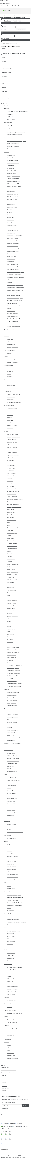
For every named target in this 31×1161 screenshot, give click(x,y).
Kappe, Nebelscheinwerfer (12, 230)
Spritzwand (9, 621)
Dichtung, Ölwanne (11, 953)
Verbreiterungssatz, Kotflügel (13, 652)
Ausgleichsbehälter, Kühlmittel (13, 777)
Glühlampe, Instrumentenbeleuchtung (14, 183)
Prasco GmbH (4, 1075)
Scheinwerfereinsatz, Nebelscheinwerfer (15, 290)
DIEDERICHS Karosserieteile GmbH (8, 1070)
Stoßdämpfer (9, 376)
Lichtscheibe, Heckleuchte (12, 246)
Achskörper (9, 851)
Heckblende (9, 212)
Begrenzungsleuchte (11, 155)
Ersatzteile (4, 1086)
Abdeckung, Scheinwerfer (12, 444)
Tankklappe (9, 631)
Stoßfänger (9, 626)
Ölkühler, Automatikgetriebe (13, 143)
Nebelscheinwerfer (11, 1055)
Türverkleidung (10, 428)
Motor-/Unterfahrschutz (12, 579)
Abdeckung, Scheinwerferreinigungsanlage (15, 917)
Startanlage (6, 997)
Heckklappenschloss (11, 936)
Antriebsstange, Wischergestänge (14, 895)
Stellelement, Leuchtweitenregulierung (15, 298)
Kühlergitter (9, 556)
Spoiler (8, 618)
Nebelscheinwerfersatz (11, 256)
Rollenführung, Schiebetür (12, 600)
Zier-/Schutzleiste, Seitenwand (13, 673)
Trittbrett (9, 636)
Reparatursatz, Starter (11, 1000)
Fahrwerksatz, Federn (11, 368)
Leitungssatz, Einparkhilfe (12, 722)
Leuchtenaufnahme (11, 569)
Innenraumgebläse (10, 399)
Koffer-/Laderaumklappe (12, 548)
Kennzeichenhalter (11, 540)
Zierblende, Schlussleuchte (12, 324)
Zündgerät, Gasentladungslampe (13, 326)
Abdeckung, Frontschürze (12, 439)
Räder (5, 882)
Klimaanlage (6, 689)
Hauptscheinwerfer (11, 204)
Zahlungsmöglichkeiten (7, 68)
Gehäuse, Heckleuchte (11, 173)
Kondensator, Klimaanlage (12, 697)
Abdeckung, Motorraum (12, 442)
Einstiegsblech (10, 481)
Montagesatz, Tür (10, 577)
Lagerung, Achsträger (11, 861)
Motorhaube (9, 585)
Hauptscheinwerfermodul (12, 207)
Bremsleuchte (10, 981)
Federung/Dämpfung (8, 365)
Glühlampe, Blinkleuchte (12, 984)
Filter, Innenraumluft (11, 397)
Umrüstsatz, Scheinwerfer (12, 316)
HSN (2, 26)
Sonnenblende (10, 422)
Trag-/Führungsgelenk (11, 879)
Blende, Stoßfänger (11, 468)
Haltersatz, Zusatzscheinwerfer (13, 202)
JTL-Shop (9, 1157)
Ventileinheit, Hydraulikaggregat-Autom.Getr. (16, 148)
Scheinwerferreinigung (8, 913)
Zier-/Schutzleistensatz (12, 681)
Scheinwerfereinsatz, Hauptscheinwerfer (15, 287)
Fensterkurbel (10, 420)
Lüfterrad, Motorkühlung (12, 798)
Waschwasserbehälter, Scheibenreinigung (15, 902)
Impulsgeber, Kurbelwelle (12, 1028)
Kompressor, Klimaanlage (12, 695)
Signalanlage (6, 973)
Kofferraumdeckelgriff (11, 938)
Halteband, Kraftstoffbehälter (13, 758)
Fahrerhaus (6, 356)
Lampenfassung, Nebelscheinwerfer (14, 235)
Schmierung (6, 949)
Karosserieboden (10, 538)
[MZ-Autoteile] (7, 10)
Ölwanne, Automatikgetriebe (13, 146)
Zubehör (5, 1016)
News (3, 57)
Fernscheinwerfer (10, 168)
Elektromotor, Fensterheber (12, 714)
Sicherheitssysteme (8, 964)
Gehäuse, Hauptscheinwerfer (13, 170)
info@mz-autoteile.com (5, 3)
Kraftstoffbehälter (10, 766)
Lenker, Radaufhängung (11, 869)
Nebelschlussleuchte (11, 259)
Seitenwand (9, 613)
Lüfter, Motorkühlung (11, 793)
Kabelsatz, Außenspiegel (12, 533)
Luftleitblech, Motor (11, 801)
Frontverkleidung (10, 486)
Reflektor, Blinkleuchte (11, 991)
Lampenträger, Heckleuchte (12, 238)
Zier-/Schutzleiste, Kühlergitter (13, 670)
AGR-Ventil (9, 125)
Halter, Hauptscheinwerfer (12, 189)
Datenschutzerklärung (23, 1099)
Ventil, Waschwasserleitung (12, 900)
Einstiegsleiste (10, 415)
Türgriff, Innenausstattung (12, 425)
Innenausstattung (7, 411)
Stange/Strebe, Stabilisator (12, 877)
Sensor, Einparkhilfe (11, 740)
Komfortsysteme (7, 708)
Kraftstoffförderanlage (8, 750)
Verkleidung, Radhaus (11, 655)
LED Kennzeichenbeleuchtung (13, 1058)
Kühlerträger (9, 561)
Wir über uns (5, 65)
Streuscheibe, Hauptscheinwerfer (14, 305)
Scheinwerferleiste (11, 608)
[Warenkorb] (29, 10)
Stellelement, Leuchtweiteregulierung (14, 300)
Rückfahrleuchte (10, 279)
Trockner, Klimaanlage (11, 703)
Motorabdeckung (10, 582)
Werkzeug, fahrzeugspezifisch (10, 1010)
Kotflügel (9, 551)
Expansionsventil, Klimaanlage (13, 692)
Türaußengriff (10, 944)
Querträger (9, 592)
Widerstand (9, 353)
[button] (15, 1086)
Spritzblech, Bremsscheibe (12, 347)
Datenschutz (4, 80)
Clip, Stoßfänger (10, 470)
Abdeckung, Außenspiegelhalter (13, 437)
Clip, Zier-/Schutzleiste (11, 473)
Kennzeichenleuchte (11, 233)
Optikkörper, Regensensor (12, 725)
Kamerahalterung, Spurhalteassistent (14, 967)
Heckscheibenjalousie (11, 1019)
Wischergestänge (10, 910)
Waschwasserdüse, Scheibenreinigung (14, 905)
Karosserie (6, 431)
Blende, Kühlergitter (11, 465)
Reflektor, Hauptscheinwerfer (13, 269)
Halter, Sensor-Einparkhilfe (12, 719)
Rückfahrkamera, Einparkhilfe (13, 730)
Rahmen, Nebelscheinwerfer (13, 266)
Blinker (8, 1050)
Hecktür (8, 522)
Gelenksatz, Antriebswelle (12, 844)
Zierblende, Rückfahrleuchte (12, 321)
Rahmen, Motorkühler (11, 803)
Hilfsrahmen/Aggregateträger (13, 527)
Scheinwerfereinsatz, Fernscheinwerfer (15, 285)
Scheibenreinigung (8, 891)
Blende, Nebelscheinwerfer (12, 160)
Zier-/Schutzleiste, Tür (11, 678)
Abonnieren (25, 1105)
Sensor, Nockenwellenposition (13, 388)
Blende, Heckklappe (11, 463)
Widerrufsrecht (5, 98)
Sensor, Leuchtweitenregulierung (13, 295)
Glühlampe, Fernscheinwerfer (13, 178)
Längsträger (9, 566)
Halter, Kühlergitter (11, 512)
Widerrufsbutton (4, 1149)
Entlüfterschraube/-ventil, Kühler (14, 780)
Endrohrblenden (10, 116)
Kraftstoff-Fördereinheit (12, 763)
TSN (2, 29)
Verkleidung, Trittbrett (11, 657)
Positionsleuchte (10, 261)
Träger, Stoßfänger (11, 634)
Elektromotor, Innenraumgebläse (13, 394)
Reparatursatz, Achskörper (12, 874)
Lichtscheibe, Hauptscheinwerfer (13, 243)
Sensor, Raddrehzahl (11, 344)
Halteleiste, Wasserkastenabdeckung (14, 507)
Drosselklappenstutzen (11, 824)
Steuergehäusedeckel (11, 838)
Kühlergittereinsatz (11, 559)
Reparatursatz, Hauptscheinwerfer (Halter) (15, 277)
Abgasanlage (6, 108)
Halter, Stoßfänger (10, 517)
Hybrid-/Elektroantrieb (9, 405)
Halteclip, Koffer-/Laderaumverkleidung (15, 499)
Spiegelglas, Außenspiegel (12, 362)
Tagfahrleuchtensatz (11, 311)
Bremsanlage (6, 336)
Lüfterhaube (9, 796)
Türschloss (9, 946)
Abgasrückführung (8, 122)
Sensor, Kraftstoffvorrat (12, 771)
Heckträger (9, 1007)
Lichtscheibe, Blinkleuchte (12, 989)
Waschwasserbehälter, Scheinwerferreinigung (16, 922)
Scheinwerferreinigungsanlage (13, 919)
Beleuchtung (6, 152)
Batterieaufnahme (10, 460)
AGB (3, 83)
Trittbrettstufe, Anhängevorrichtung (14, 134)
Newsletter (4, 76)
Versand (19, 1155)
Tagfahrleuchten (10, 1053)
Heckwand (9, 525)
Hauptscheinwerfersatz (12, 209)
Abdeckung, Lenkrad (11, 810)
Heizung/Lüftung (7, 391)
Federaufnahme (10, 483)
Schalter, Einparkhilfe (11, 732)
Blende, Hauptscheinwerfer (12, 157)
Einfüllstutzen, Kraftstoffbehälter (13, 755)
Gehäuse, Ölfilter (10, 955)
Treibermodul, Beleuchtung (12, 313)
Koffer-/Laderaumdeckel (12, 546)
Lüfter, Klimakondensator (12, 700)
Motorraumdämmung (11, 590)
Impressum (4, 91)
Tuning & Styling (5, 1088)
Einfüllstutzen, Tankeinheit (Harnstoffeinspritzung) (17, 111)
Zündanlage (6, 1025)
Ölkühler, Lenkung (10, 815)
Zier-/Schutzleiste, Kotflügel (13, 668)
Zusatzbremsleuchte (11, 994)
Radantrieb (6, 841)
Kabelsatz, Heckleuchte (12, 225)
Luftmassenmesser (11, 385)
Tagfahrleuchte (10, 308)
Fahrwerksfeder (10, 371)
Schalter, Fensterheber (11, 735)
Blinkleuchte (9, 976)
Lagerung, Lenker (10, 864)
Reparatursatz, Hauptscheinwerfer (14, 274)
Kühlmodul (9, 788)
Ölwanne (9, 960)
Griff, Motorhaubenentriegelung (13, 931)
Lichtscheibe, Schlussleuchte (13, 251)
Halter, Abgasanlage (11, 119)
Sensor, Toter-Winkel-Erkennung (13, 969)
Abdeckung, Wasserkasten (12, 447)
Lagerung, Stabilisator (11, 866)
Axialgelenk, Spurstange (12, 812)
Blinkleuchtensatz (10, 978)
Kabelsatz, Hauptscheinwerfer (13, 222)
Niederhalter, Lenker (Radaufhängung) (14, 1013)
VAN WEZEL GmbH (5, 1067)
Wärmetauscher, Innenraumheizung (14, 402)
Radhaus (8, 595)
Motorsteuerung (7, 835)
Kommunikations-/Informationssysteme (12, 743)
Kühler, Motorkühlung (11, 785)
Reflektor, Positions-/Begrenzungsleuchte (15, 272)
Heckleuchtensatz (10, 217)
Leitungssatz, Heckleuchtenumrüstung (15, 240)
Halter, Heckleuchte (11, 191)
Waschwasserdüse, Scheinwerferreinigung (15, 924)
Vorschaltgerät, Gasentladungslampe (14, 318)
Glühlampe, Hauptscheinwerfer (13, 181)
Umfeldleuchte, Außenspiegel (13, 647)
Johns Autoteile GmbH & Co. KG (7, 1072)
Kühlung (5, 774)
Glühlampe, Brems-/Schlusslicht (13, 176)
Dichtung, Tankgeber (11, 753)
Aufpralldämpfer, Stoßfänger (13, 455)
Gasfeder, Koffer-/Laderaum (13, 491)
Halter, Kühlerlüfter (11, 783)
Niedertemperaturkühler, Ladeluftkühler (15, 832)
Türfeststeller (10, 642)
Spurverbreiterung (10, 888)
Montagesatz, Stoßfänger (12, 574)
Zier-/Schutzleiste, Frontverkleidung (14, 665)
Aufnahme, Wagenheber (12, 452)
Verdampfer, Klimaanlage (12, 705)
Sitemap (4, 87)
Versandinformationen (6, 72)
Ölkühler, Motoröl (10, 958)
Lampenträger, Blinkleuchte (12, 986)
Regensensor (9, 727)
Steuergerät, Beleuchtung (12, 303)
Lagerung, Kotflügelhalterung (13, 564)
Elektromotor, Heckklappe (12, 717)
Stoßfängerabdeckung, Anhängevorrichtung (16, 132)
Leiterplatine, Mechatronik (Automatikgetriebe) (16, 141)
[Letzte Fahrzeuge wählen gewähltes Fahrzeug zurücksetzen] (9, 43)
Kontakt (4, 61)
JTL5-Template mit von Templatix (18, 1157)
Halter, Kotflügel (10, 509)
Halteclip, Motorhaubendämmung (14, 501)
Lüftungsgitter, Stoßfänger (12, 572)
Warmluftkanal (10, 660)
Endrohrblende (10, 114)
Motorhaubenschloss (11, 941)
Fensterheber (9, 417)
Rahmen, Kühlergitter (11, 598)
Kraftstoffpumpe (10, 768)
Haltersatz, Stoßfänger (11, 520)
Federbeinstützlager (11, 853)
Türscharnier (9, 644)
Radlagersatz (9, 871)
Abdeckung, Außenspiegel (12, 434)
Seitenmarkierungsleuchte (12, 292)
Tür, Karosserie (10, 639)
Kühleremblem (10, 553)
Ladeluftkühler (10, 826)
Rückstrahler (9, 282)
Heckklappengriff (10, 933)
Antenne (8, 746)
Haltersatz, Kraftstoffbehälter (13, 761)
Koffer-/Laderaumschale (12, 1022)
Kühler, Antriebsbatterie (12, 408)
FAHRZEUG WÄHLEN (21, 29)
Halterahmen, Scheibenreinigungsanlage (15, 897)
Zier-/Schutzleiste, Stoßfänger (13, 675)
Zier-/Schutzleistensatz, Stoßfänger (14, 686)
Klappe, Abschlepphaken (12, 543)
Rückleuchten (9, 1047)
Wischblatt (9, 908)
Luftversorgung (7, 821)
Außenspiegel (10, 457)
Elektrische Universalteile (9, 350)
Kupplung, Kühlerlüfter (11, 790)
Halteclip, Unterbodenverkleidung (14, 504)
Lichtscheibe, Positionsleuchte (13, 248)
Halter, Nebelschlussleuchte (12, 196)
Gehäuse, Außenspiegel (12, 496)
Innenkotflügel (10, 530)
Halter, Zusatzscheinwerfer (12, 199)
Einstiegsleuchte (10, 165)
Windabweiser (10, 662)
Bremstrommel (10, 339)
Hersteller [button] (4, 1090)
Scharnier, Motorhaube (11, 603)
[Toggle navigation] (2, 10)
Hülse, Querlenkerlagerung (12, 859)
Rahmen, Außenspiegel (11, 359)
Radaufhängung (7, 848)
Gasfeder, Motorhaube (11, 494)
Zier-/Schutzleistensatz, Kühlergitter (14, 683)
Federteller (9, 374)
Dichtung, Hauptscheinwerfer (13, 163)
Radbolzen (9, 886)
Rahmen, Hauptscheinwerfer (13, 264)
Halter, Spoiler (10, 514)
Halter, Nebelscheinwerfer (12, 194)
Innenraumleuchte (10, 220)
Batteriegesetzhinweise (7, 95)
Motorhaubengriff (10, 587)
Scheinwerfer (9, 1045)
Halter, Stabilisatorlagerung (12, 856)
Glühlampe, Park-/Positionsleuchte (14, 186)
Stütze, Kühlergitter (11, 629)
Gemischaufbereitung (8, 379)
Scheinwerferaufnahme (11, 605)
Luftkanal (9, 829)
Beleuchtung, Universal (8, 329)
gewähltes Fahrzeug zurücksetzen (9, 15)
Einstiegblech (9, 478)
